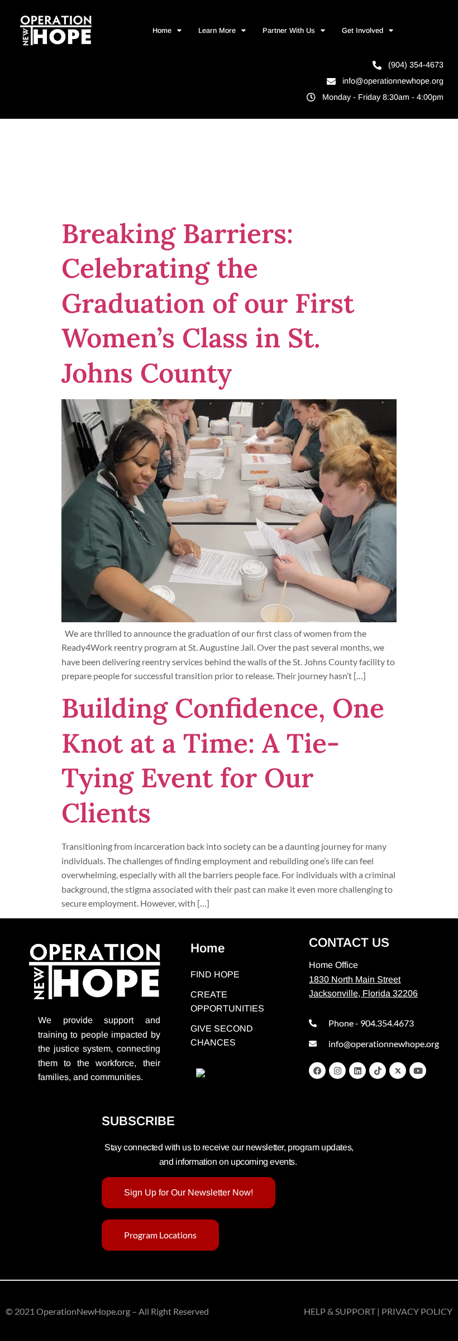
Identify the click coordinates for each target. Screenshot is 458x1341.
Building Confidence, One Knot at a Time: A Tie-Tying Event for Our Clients (222, 760)
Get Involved (362, 30)
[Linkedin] (357, 1070)
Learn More (217, 30)
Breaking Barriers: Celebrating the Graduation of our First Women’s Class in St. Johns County (207, 303)
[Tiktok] (377, 1070)
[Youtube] (417, 1070)
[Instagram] (337, 1070)
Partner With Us (289, 30)
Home (161, 30)
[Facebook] (317, 1070)
